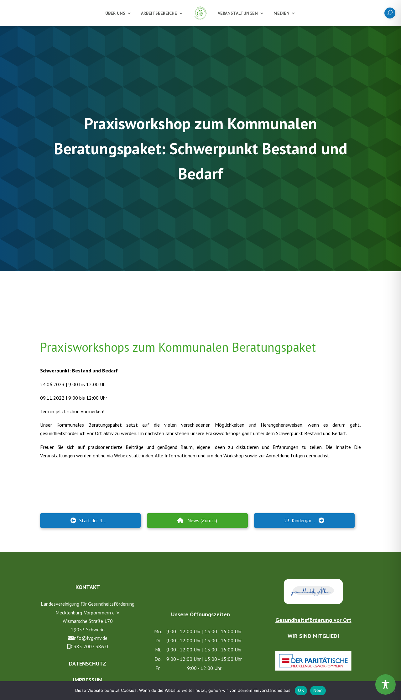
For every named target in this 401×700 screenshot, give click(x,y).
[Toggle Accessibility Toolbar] (385, 684)
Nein (318, 690)
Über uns (115, 13)
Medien (281, 13)
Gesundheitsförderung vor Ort (313, 620)
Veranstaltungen (238, 13)
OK (301, 690)
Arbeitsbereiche (159, 13)
